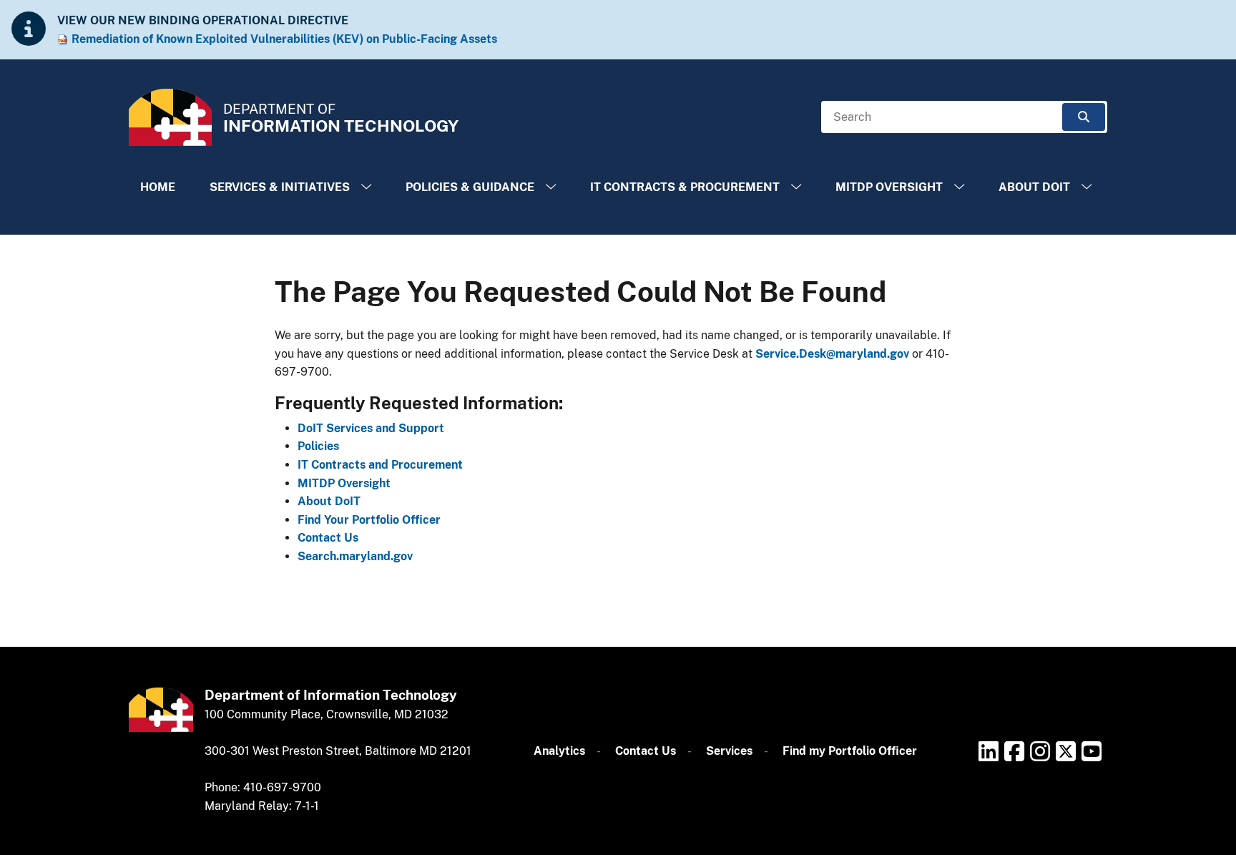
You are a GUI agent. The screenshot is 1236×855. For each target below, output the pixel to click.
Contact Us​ (645, 751)
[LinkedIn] (988, 751)
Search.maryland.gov (355, 556)
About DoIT (1034, 187)
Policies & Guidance (470, 187)
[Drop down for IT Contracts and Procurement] (796, 187)
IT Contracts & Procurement (685, 187)
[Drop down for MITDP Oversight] (959, 187)
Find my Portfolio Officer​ (850, 751)
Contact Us (328, 537)
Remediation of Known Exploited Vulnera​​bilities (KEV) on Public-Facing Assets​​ (284, 39)
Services (729, 751)
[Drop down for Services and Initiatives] (366, 187)
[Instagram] (1040, 751)
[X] (1066, 751)
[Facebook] (1014, 751)
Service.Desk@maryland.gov (832, 354)
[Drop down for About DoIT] (1086, 187)
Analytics (559, 751)
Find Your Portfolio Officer (369, 520)
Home (157, 187)
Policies (318, 446)
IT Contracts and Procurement (380, 465)
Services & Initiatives (280, 187)
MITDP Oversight (889, 187)
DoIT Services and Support (371, 428)
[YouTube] (1092, 751)
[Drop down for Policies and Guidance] (550, 187)
